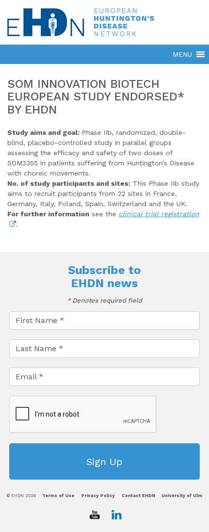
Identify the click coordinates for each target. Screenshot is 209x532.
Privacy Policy (98, 495)
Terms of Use (58, 495)
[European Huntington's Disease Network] (104, 22)
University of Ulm (181, 495)
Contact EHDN (138, 495)
